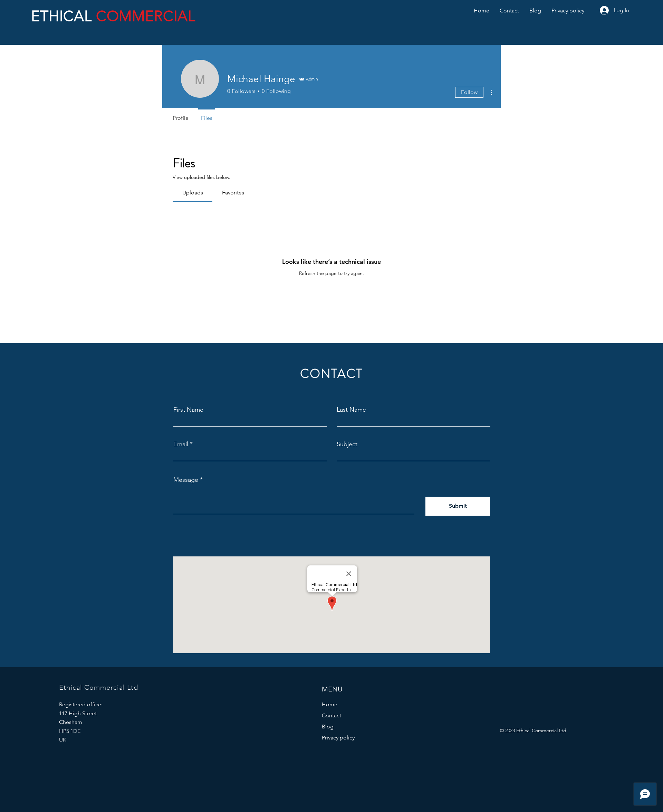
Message (185, 480)
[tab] (192, 193)
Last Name (351, 410)
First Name (188, 410)
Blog (328, 726)
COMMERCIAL (145, 16)
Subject (347, 444)
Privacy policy (338, 737)
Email (180, 444)
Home (329, 704)
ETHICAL (63, 16)
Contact (331, 715)
